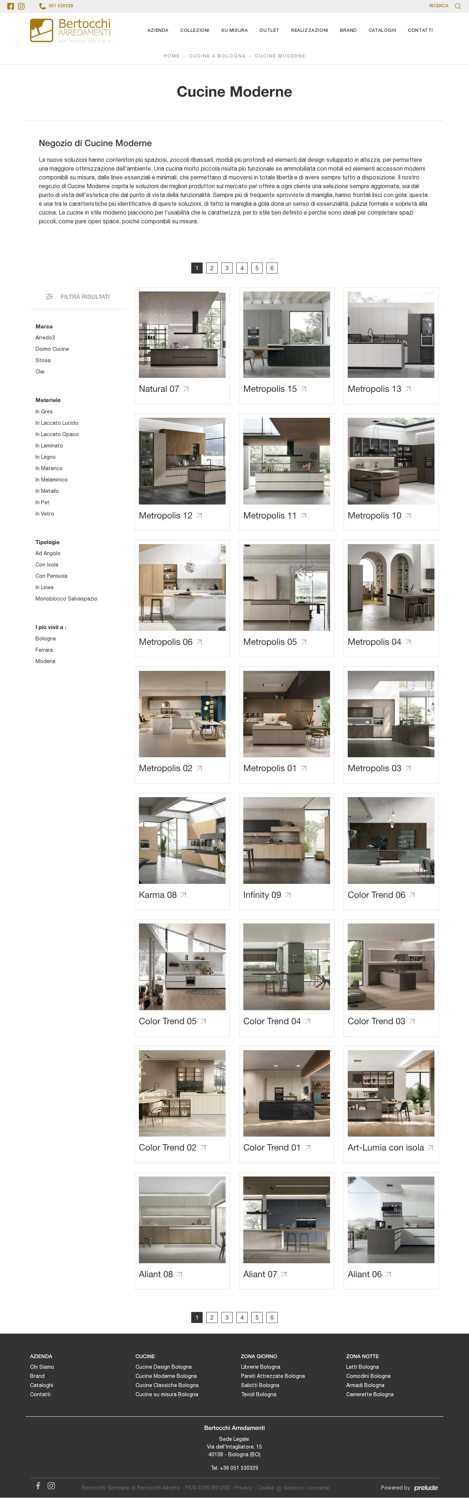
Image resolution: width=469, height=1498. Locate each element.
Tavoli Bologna (258, 1394)
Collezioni (195, 31)
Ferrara (44, 650)
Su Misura (234, 31)
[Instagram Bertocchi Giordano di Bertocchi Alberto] (49, 1484)
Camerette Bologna (370, 1394)
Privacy (243, 1488)
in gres (44, 412)
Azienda (158, 31)
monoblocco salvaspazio (66, 599)
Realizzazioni (309, 31)
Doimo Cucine (52, 349)
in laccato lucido (57, 423)
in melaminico (52, 480)
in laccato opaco (57, 434)
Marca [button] (44, 326)
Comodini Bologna (368, 1376)
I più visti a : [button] (51, 627)
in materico (49, 468)
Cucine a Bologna (217, 56)
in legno (46, 457)
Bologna (46, 639)
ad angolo (48, 553)
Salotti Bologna (260, 1385)
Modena (45, 661)
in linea (44, 587)
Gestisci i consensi (306, 1488)
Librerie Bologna (260, 1367)
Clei (40, 372)
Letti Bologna (362, 1367)
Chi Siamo (42, 1367)
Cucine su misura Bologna (167, 1394)
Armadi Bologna (365, 1385)
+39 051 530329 (239, 1468)
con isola (47, 565)
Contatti (420, 31)
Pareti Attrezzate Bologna (273, 1376)
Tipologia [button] (48, 542)
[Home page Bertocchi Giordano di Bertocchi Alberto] (70, 30)
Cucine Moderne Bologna (166, 1376)
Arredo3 (45, 338)
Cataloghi (382, 31)
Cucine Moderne (280, 56)
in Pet (42, 502)
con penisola (51, 576)
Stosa (43, 360)
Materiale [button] (48, 400)
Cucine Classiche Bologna (167, 1385)
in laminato (49, 446)
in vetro (45, 514)
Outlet (269, 31)
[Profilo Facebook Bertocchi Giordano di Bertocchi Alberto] (10, 6)
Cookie (265, 1488)
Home (172, 56)
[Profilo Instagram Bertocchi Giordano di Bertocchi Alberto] (21, 6)
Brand (348, 31)
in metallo (47, 491)
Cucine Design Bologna (164, 1367)
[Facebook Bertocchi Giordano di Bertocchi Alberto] (36, 1484)
